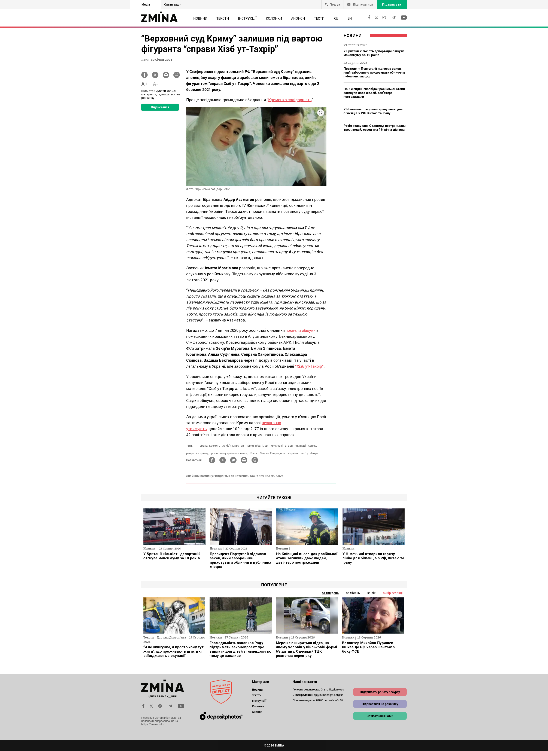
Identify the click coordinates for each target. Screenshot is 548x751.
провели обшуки (301, 330)
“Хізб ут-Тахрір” (309, 366)
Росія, (254, 453)
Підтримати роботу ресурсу (380, 692)
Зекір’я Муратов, (233, 445)
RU (336, 18)
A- (155, 84)
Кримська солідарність (289, 99)
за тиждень (330, 593)
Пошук (335, 4)
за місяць (353, 593)
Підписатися (362, 4)
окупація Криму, (306, 445)
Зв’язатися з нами (380, 716)
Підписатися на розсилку (380, 704)
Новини (200, 18)
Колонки (274, 18)
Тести (319, 18)
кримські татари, (282, 445)
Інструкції (247, 18)
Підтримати (391, 4)
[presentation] (149, 614)
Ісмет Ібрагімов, (257, 445)
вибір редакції (393, 593)
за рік (371, 593)
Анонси (298, 18)
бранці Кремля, (210, 445)
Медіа (145, 4)
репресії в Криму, (197, 453)
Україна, (293, 453)
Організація (172, 4)
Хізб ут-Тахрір (310, 453)
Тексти (222, 18)
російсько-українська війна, (229, 453)
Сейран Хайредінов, (273, 453)
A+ (144, 84)
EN (349, 18)
